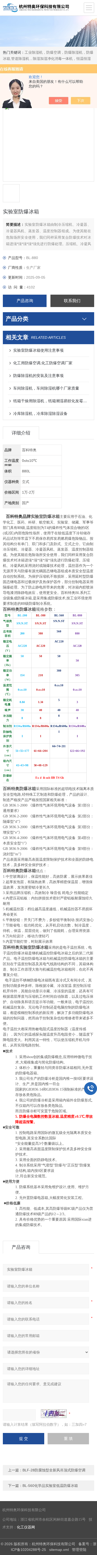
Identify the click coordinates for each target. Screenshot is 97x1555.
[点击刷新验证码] (54, 1413)
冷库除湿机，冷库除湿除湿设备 (40, 413)
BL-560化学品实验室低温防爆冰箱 (50, 1486)
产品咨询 (25, 301)
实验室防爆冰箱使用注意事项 (38, 350)
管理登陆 (79, 1550)
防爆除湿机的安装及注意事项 (38, 375)
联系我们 (72, 301)
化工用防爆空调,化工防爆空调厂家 (42, 363)
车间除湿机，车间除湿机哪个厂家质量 (46, 388)
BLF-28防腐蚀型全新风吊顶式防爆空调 (54, 1470)
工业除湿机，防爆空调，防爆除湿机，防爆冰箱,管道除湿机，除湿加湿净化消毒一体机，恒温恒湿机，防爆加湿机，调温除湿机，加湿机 (48, 58)
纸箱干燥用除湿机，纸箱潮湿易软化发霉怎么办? (51, 401)
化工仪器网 (26, 1527)
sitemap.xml (59, 1550)
